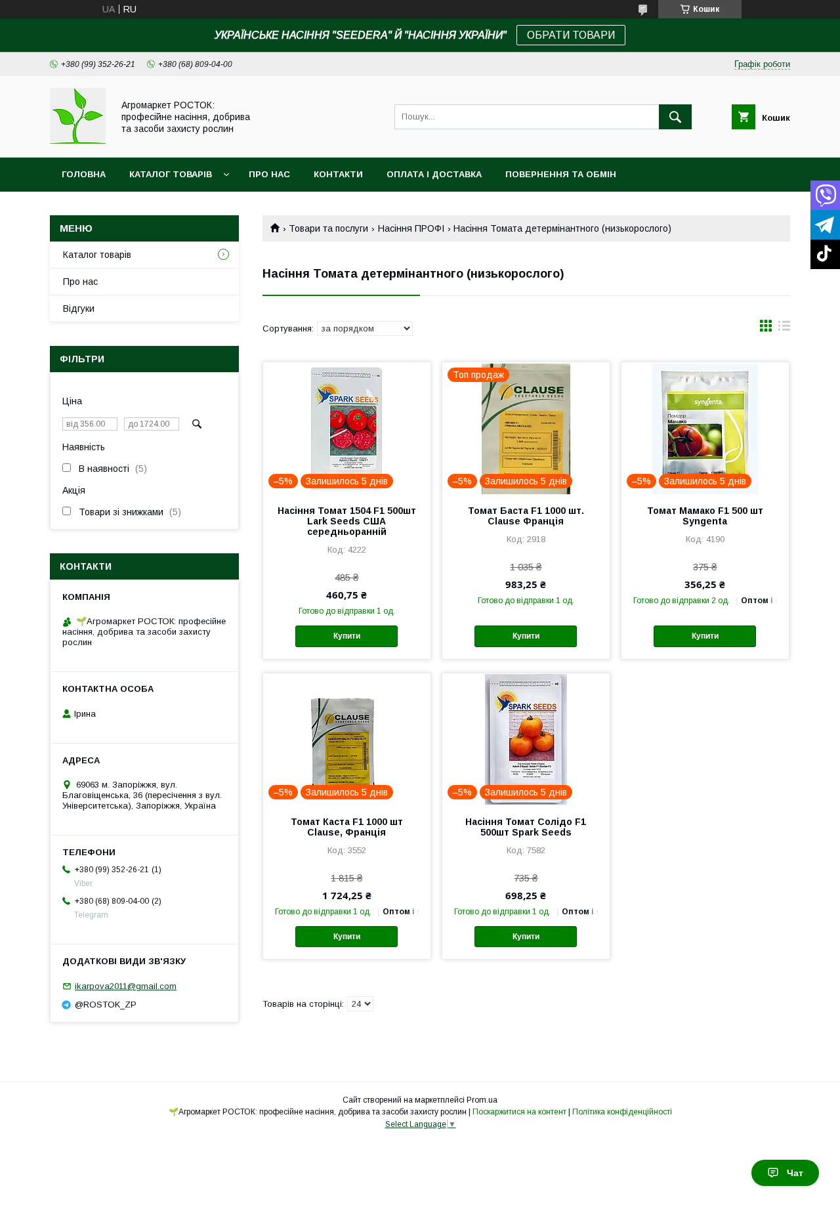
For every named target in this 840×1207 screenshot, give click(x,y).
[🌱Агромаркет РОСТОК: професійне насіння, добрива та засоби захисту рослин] (78, 140)
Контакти (338, 174)
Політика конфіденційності (622, 1111)
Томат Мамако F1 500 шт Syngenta (705, 515)
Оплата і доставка (434, 174)
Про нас (269, 174)
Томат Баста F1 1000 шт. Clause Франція (526, 515)
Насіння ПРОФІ (411, 228)
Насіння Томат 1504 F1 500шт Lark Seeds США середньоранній (347, 521)
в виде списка (784, 329)
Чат (795, 1173)
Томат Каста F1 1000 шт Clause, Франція (347, 826)
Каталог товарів (170, 174)
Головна (84, 174)
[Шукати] (675, 116)
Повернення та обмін (560, 174)
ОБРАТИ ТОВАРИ (571, 35)
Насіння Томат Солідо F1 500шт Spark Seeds (525, 826)
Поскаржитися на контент (519, 1111)
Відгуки (78, 308)
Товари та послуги (328, 228)
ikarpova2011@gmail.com (126, 986)
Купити (346, 636)
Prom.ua (482, 1100)
